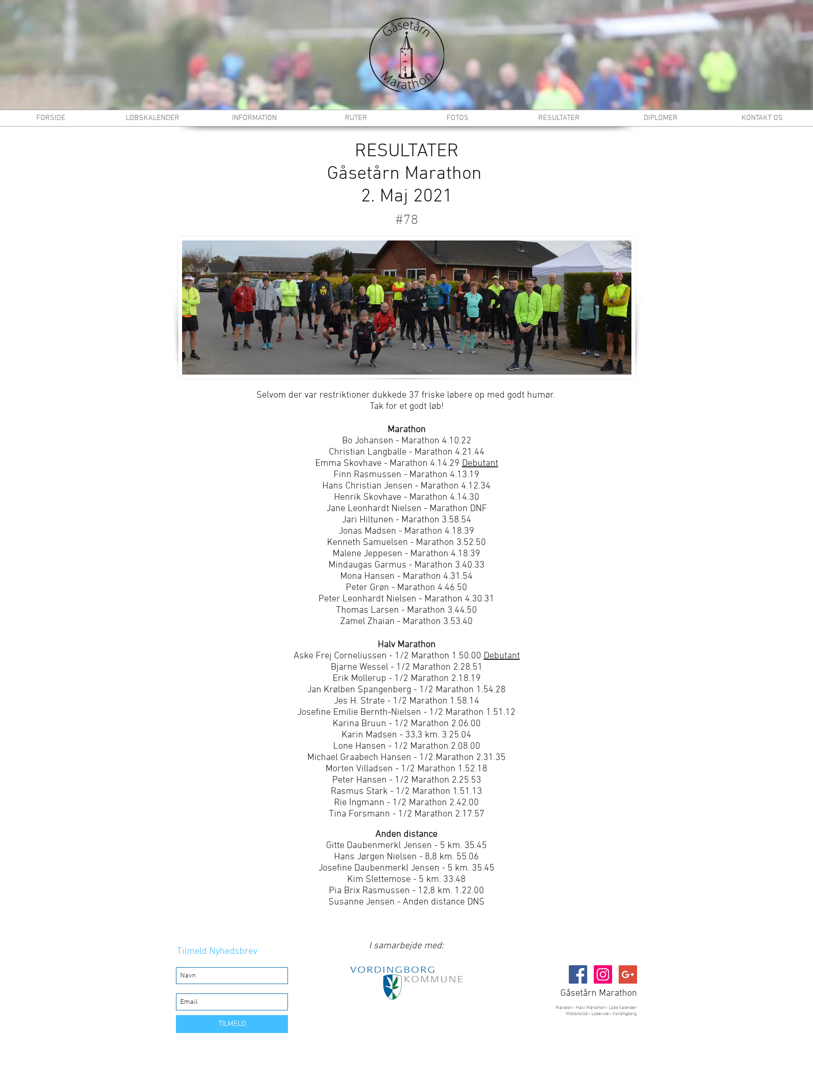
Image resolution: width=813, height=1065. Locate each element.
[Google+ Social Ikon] (628, 974)
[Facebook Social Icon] (578, 974)
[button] (355, 118)
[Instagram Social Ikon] (603, 974)
